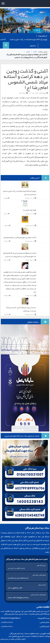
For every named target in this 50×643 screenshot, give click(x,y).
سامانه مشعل (33, 322)
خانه (35, 52)
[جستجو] (6, 45)
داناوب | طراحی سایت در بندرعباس (13, 638)
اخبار (28, 52)
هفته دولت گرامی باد (29, 210)
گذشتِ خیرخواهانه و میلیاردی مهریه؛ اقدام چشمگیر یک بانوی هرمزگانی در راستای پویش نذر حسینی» (19, 254)
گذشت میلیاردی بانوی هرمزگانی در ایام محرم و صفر (19, 237)
